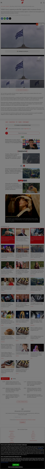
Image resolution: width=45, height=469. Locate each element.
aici (42, 451)
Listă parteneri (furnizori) (4, 462)
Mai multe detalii (40, 448)
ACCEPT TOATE (15, 464)
